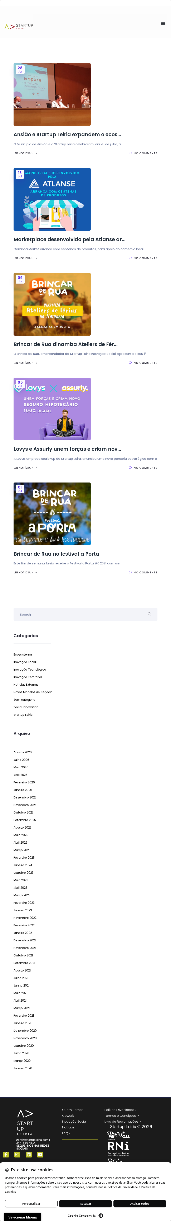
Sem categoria (24, 700)
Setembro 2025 (25, 820)
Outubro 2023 (24, 873)
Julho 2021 (21, 978)
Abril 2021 (20, 1000)
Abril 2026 (21, 775)
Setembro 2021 (24, 963)
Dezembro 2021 (25, 940)
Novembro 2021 (25, 948)
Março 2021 (22, 1008)
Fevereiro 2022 (24, 925)
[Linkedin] (29, 1154)
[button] (163, 23)
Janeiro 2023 (23, 910)
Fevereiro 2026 (24, 782)
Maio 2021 (20, 993)
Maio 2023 (21, 880)
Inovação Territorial (28, 677)
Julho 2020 (21, 1053)
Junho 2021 (21, 985)
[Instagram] (17, 1154)
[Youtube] (40, 1154)
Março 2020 (22, 1061)
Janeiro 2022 (23, 933)
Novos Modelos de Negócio (33, 692)
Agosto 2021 (22, 970)
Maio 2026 (21, 767)
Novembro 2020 (25, 1038)
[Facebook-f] (6, 1154)
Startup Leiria (23, 715)
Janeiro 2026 (23, 790)
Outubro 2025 (24, 812)
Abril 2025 (20, 842)
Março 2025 (22, 850)
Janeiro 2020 (23, 1068)
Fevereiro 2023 (24, 903)
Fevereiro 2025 (24, 858)
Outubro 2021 (23, 955)
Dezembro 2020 (25, 1031)
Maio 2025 (21, 835)
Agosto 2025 (22, 827)
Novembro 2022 (25, 918)
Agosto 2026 (23, 752)
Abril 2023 (20, 888)
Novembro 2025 (25, 805)
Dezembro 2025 (25, 797)
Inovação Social (25, 662)
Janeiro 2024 (23, 865)
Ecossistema (23, 654)
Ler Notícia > (24, 153)
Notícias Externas (26, 684)
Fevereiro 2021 (24, 1015)
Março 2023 (22, 895)
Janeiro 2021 (22, 1023)
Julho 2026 (21, 760)
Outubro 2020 (24, 1046)
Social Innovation (26, 707)
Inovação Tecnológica (30, 669)
